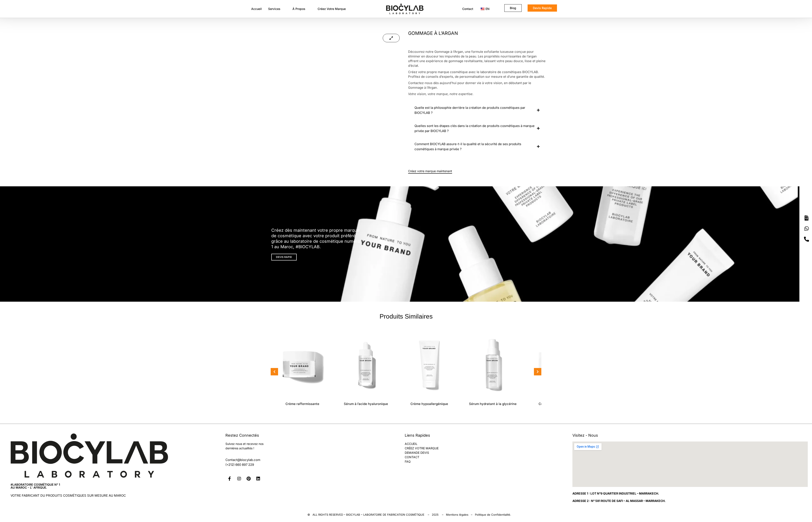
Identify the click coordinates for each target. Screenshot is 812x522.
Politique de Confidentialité (492, 514)
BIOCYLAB (353, 514)
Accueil (256, 9)
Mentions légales (457, 514)
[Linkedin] (258, 478)
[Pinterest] (248, 478)
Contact (467, 9)
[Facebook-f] (229, 478)
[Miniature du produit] (391, 38)
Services (274, 9)
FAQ (408, 461)
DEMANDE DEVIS (417, 452)
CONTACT (412, 457)
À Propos (298, 9)
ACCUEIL (411, 444)
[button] (277, 9)
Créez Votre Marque (332, 9)
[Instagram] (239, 478)
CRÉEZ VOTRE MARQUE (422, 448)
